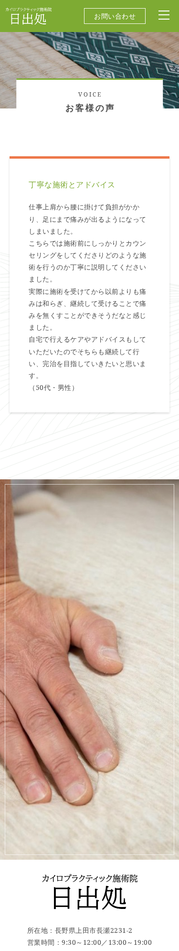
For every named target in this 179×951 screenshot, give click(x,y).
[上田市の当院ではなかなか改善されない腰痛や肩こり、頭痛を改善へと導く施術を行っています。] (29, 20)
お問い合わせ (115, 16)
